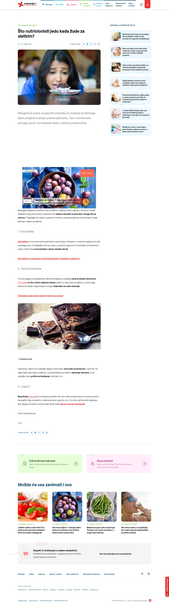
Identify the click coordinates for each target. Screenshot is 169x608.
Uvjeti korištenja (46, 601)
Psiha (61, 5)
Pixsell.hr (85, 590)
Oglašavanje (22, 601)
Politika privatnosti (60, 601)
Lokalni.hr (53, 590)
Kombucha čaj (26, 359)
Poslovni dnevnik (34, 590)
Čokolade (22, 282)
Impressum (33, 601)
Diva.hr (45, 590)
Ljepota (73, 5)
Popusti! (77, 590)
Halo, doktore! (72, 574)
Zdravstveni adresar (91, 574)
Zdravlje (49, 5)
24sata (69, 590)
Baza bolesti (109, 574)
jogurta (32, 396)
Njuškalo (61, 590)
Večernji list (22, 590)
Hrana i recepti (55, 574)
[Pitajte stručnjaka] (167, 586)
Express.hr (94, 590)
